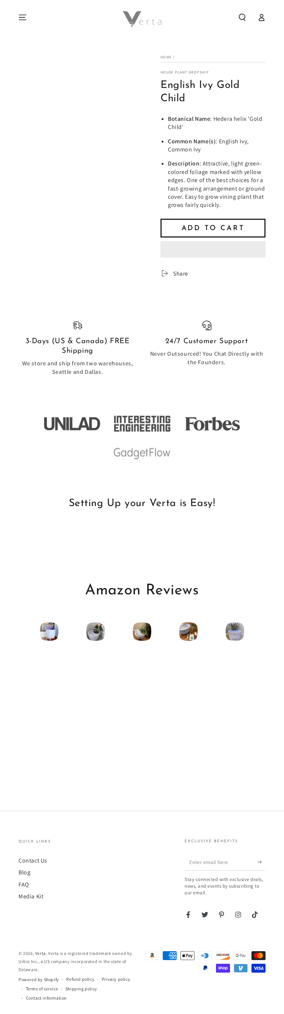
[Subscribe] (261, 862)
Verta (40, 953)
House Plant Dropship (184, 72)
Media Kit (30, 896)
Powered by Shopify (38, 979)
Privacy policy (116, 979)
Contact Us (32, 860)
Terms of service (42, 988)
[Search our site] (242, 17)
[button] (213, 250)
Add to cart (213, 228)
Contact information (46, 998)
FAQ (23, 884)
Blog (24, 872)
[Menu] (22, 17)
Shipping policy (81, 988)
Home (166, 57)
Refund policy (80, 979)
